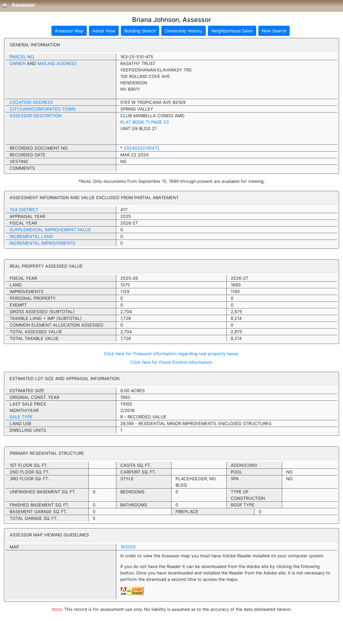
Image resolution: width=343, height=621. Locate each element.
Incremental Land (31, 236)
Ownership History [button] (183, 30)
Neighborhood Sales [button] (232, 30)
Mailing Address (57, 63)
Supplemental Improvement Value (50, 229)
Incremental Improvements (42, 243)
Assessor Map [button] (69, 30)
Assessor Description (36, 115)
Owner (17, 63)
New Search (274, 30)
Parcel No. (22, 56)
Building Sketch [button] (140, 30)
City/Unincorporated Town (42, 109)
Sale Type (21, 416)
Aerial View (103, 30)
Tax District (24, 209)
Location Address (31, 102)
